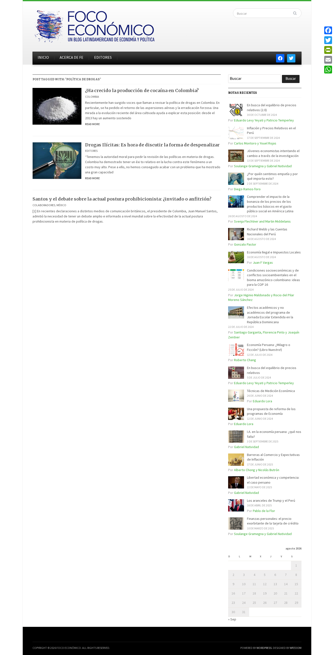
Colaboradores (44, 205)
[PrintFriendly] (328, 50)
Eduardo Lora (262, 401)
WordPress (264, 648)
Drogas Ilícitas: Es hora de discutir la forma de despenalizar (152, 145)
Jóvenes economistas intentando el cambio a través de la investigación (273, 153)
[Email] (328, 60)
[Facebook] (328, 30)
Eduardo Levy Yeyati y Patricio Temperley (264, 120)
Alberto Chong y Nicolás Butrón (256, 470)
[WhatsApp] (328, 69)
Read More (92, 124)
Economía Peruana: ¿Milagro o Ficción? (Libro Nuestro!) (268, 347)
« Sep (232, 619)
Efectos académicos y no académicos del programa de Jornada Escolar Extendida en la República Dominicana (270, 314)
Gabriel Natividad (246, 447)
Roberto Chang (245, 360)
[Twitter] (328, 40)
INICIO (43, 57)
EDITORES (103, 57)
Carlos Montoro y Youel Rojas (255, 143)
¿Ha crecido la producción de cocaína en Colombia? (142, 90)
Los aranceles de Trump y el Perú (271, 500)
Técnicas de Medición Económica (271, 391)
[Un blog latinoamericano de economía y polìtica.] (94, 25)
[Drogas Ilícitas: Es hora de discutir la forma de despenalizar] (57, 160)
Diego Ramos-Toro (247, 189)
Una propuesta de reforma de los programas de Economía (271, 411)
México (61, 205)
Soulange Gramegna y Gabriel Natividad (263, 166)
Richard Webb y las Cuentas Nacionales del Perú (267, 231)
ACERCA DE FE (71, 57)
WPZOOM (295, 648)
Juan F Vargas (263, 262)
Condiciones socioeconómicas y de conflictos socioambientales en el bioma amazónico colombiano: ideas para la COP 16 (273, 277)
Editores (91, 151)
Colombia (92, 96)
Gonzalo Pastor (245, 244)
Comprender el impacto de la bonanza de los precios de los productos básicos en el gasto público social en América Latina (270, 203)
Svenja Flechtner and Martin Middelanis (262, 221)
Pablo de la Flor (264, 511)
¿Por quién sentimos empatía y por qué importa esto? (272, 176)
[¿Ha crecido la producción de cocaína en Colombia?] (57, 106)
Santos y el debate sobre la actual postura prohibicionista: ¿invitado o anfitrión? (122, 199)
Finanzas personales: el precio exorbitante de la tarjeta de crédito (273, 521)
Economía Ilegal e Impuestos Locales (274, 252)
